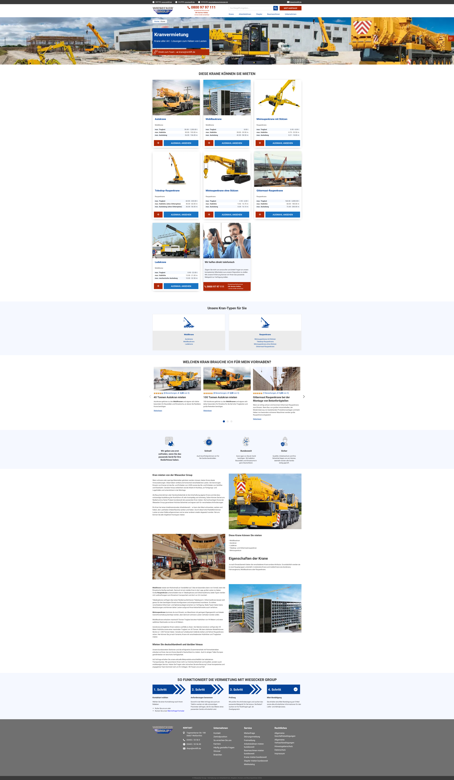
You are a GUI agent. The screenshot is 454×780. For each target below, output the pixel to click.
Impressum (280, 753)
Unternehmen (290, 14)
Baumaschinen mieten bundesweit (254, 752)
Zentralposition (220, 736)
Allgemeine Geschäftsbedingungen (285, 735)
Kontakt (217, 733)
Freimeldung (249, 740)
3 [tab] (232, 422)
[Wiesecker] (163, 10)
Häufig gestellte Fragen (224, 747)
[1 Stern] (155, 393)
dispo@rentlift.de (194, 748)
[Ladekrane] (176, 240)
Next (304, 396)
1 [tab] (224, 422)
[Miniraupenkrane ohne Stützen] (227, 169)
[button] (275, 8)
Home (156, 21)
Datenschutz (280, 749)
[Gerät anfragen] (158, 143)
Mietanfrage (249, 733)
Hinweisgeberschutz (284, 746)
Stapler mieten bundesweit (256, 760)
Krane (231, 14)
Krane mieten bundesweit (255, 757)
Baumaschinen (273, 14)
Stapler (259, 14)
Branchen (218, 754)
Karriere (217, 743)
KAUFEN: (186, 2)
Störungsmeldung (252, 736)
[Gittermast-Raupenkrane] (277, 169)
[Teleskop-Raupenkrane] (176, 169)
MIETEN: (163, 2)
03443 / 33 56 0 (193, 740)
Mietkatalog (249, 764)
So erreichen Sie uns (222, 740)
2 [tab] (228, 422)
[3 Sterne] (158, 393)
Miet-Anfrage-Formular (176, 711)
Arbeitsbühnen (245, 14)
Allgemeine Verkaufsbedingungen (284, 741)
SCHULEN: (214, 2)
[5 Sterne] (162, 393)
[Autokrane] (176, 97)
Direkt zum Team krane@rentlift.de (176, 52)
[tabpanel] (177, 396)
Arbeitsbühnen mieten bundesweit (254, 745)
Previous (150, 396)
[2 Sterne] (156, 393)
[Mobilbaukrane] (227, 97)
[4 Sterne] (160, 393)
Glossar (217, 751)
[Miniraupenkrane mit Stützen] (277, 97)
